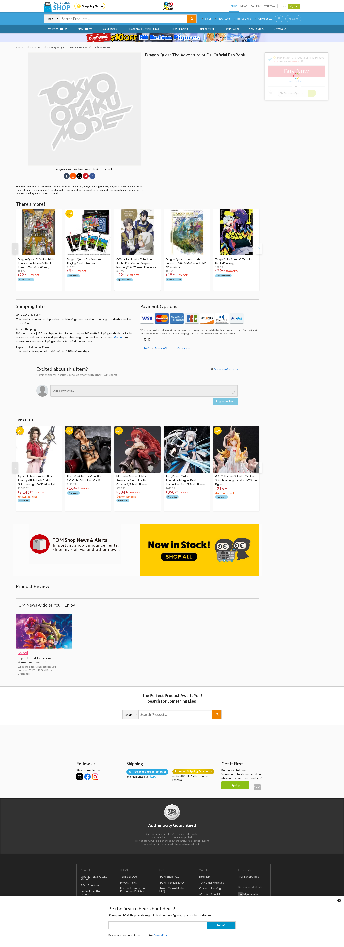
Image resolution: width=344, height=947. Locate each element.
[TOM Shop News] (75, 544)
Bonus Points (231, 28)
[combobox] (123, 19)
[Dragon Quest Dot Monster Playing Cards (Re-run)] (88, 232)
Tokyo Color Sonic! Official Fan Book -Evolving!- (234, 261)
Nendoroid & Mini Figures (144, 28)
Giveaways (280, 28)
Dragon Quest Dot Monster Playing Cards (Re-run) (84, 261)
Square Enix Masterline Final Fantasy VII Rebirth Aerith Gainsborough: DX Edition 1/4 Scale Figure (36, 480)
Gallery (255, 6)
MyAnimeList (251, 894)
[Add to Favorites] (57, 213)
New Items (224, 18)
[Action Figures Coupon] (172, 37)
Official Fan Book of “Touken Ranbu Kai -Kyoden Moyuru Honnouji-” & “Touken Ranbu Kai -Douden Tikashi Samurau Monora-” (137, 263)
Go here (119, 337)
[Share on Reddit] (73, 176)
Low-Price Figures (57, 28)
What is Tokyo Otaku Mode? (94, 878)
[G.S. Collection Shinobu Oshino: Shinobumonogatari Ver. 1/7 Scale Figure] (236, 449)
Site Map (204, 876)
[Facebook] (87, 776)
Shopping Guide (92, 6)
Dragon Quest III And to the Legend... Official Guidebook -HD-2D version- (186, 263)
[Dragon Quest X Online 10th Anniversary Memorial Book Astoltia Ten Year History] (39, 232)
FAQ (146, 348)
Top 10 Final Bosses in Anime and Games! (34, 659)
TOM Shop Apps (248, 876)
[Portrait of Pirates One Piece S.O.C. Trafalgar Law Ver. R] (88, 449)
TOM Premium (90, 885)
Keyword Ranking (210, 888)
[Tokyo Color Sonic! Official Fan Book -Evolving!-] (236, 232)
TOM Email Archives (211, 882)
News (243, 6)
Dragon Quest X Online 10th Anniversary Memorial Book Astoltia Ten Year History (36, 263)
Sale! (208, 18)
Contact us (184, 348)
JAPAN (23, 652)
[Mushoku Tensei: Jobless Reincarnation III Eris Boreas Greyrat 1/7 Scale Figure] (137, 449)
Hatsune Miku (206, 28)
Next (259, 248)
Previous (15, 248)
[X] (79, 776)
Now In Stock (256, 28)
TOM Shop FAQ (169, 876)
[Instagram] (95, 776)
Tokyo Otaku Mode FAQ (171, 890)
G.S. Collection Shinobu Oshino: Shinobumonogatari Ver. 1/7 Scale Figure (236, 480)
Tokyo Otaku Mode (169, 6)
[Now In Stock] (199, 550)
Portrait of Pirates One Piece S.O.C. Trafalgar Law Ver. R (85, 478)
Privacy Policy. (161, 935)
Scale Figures (109, 28)
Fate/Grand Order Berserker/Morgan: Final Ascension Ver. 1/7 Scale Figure (185, 480)
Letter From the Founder (90, 892)
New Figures (85, 28)
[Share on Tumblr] (67, 176)
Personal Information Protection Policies (133, 890)
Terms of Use (163, 348)
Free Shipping (180, 28)
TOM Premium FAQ (171, 882)
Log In (283, 6)
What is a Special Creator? (209, 896)
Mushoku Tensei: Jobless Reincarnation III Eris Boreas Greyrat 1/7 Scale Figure (134, 480)
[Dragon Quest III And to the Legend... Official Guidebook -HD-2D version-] (187, 232)
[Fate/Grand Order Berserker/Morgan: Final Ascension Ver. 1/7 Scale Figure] (187, 449)
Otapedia (269, 6)
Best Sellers (244, 18)
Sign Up (294, 6)
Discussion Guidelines (226, 369)
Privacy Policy (128, 882)
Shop (234, 6)
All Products (265, 18)
